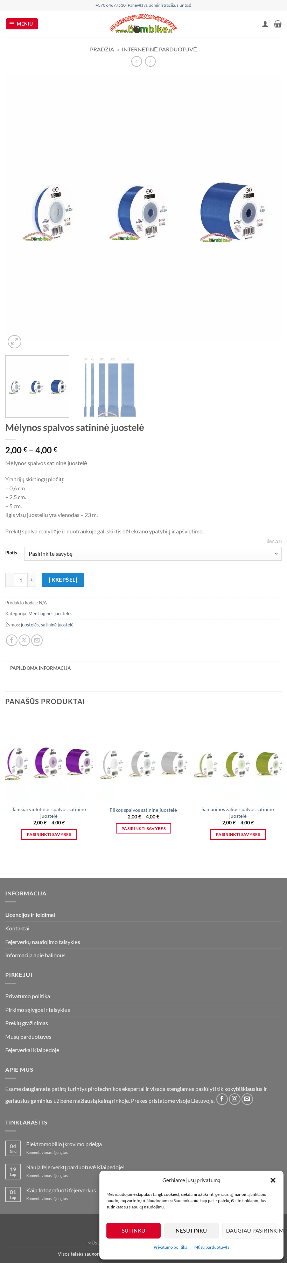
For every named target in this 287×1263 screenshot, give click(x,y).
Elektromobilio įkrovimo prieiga (64, 1144)
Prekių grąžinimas (26, 1023)
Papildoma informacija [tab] (40, 668)
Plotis (11, 553)
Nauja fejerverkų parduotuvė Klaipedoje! (75, 1167)
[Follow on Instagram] (234, 1099)
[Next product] (136, 61)
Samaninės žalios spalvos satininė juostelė (238, 812)
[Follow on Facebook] (222, 1099)
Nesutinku (191, 1230)
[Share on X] (24, 640)
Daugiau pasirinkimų (251, 1230)
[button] (273, 1180)
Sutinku (134, 1230)
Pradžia (102, 49)
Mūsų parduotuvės (211, 1247)
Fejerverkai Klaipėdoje (32, 1049)
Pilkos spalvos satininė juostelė (143, 810)
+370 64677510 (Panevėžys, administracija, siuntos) (143, 5)
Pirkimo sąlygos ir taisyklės (37, 1009)
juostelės (30, 624)
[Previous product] (150, 61)
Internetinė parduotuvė (159, 49)
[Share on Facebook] (12, 640)
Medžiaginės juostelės (50, 613)
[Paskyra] (265, 23)
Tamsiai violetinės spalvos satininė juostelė (49, 812)
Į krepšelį (63, 579)
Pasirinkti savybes (49, 834)
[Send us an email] (247, 1099)
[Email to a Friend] (37, 640)
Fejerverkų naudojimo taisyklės (42, 941)
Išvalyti (274, 541)
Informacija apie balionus (35, 955)
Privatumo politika (170, 1247)
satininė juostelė (57, 624)
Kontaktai (17, 928)
